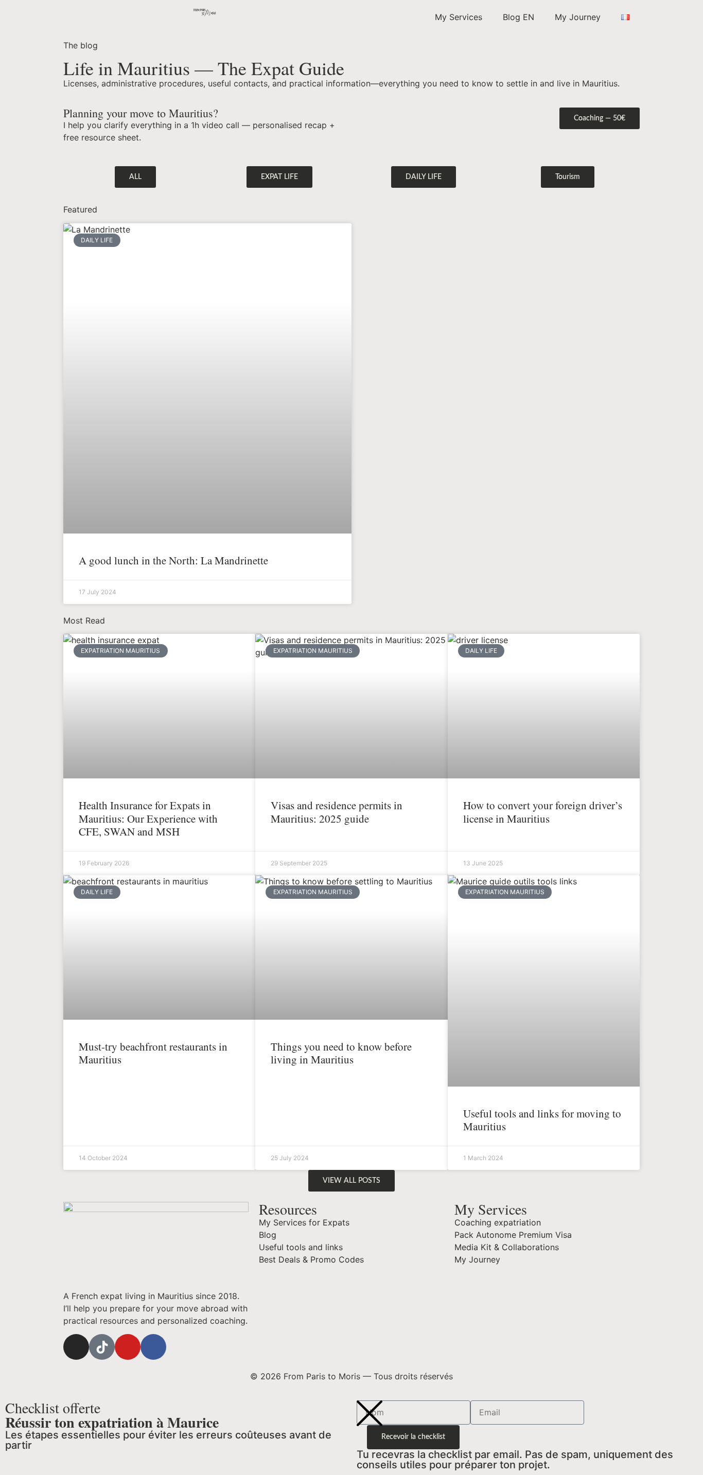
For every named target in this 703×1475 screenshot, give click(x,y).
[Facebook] (153, 1347)
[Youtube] (127, 1347)
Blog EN (518, 17)
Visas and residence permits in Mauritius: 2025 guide (336, 811)
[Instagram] (76, 1347)
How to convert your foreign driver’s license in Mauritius (542, 811)
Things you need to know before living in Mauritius (341, 1053)
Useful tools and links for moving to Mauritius (542, 1119)
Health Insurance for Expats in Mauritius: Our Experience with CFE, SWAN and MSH (148, 818)
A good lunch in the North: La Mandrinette (173, 560)
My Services (458, 17)
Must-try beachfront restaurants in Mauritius (153, 1053)
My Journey (578, 17)
